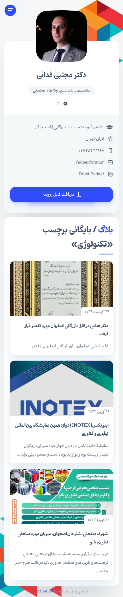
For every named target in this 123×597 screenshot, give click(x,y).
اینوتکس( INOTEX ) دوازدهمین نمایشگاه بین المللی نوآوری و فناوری (61, 429)
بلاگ (105, 230)
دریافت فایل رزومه (58, 194)
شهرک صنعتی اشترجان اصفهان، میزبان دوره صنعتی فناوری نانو (62, 537)
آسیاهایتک (44, 591)
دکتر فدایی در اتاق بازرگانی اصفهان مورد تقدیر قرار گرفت (66, 329)
